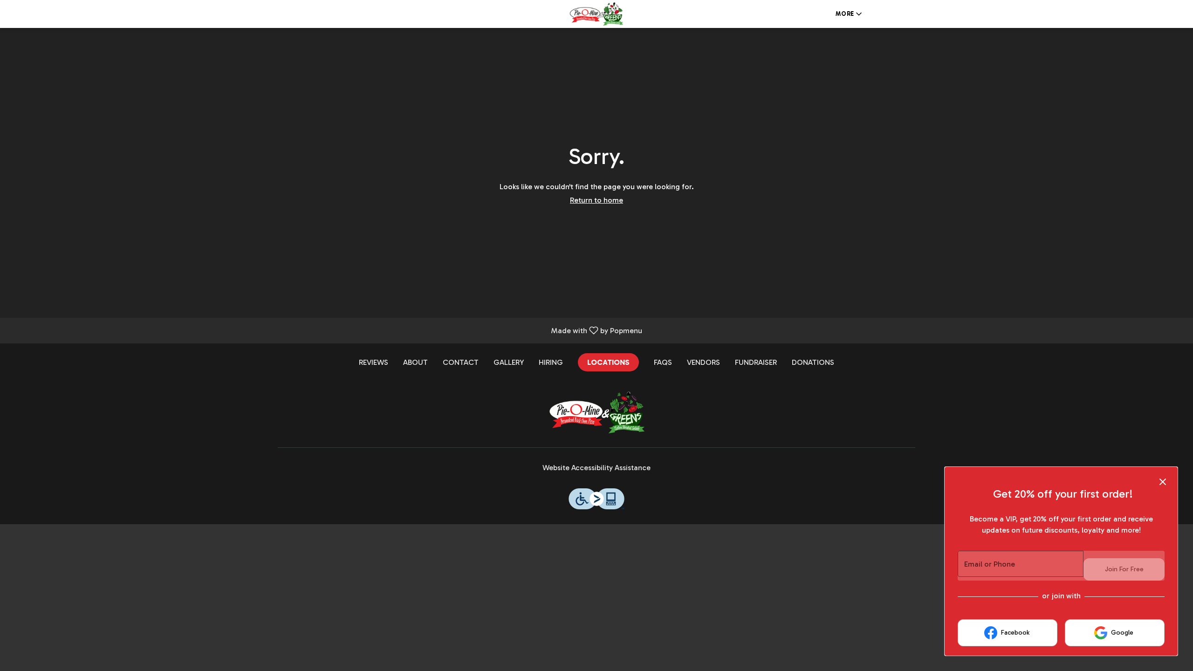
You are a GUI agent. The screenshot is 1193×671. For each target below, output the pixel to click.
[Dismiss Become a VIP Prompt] (1163, 482)
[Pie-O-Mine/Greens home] (596, 14)
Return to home (596, 200)
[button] (849, 14)
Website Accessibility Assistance (596, 467)
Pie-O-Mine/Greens (596, 412)
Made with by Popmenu (324, 330)
